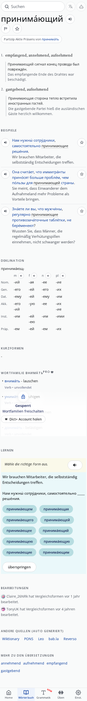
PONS (28, 638)
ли (27, 208)
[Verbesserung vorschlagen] (5, 28)
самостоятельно (26, 145)
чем (65, 177)
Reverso (70, 638)
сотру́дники (44, 140)
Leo (41, 638)
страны (67, 182)
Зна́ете (18, 208)
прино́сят (20, 177)
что (39, 171)
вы (33, 208)
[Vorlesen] (70, 19)
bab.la (54, 638)
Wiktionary (10, 638)
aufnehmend (33, 663)
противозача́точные (30, 219)
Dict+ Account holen (25, 419)
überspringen (19, 567)
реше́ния (20, 151)
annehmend (11, 663)
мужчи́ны (53, 208)
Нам (15, 140)
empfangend (57, 663)
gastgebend (10, 670)
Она (15, 171)
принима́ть (50, 39)
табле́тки (57, 219)
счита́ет (27, 171)
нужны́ (26, 140)
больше (37, 177)
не (69, 219)
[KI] (81, 6)
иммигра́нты (54, 171)
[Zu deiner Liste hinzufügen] (17, 28)
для (29, 182)
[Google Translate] (70, 6)
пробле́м (52, 177)
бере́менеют (23, 225)
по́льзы (18, 182)
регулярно (21, 214)
